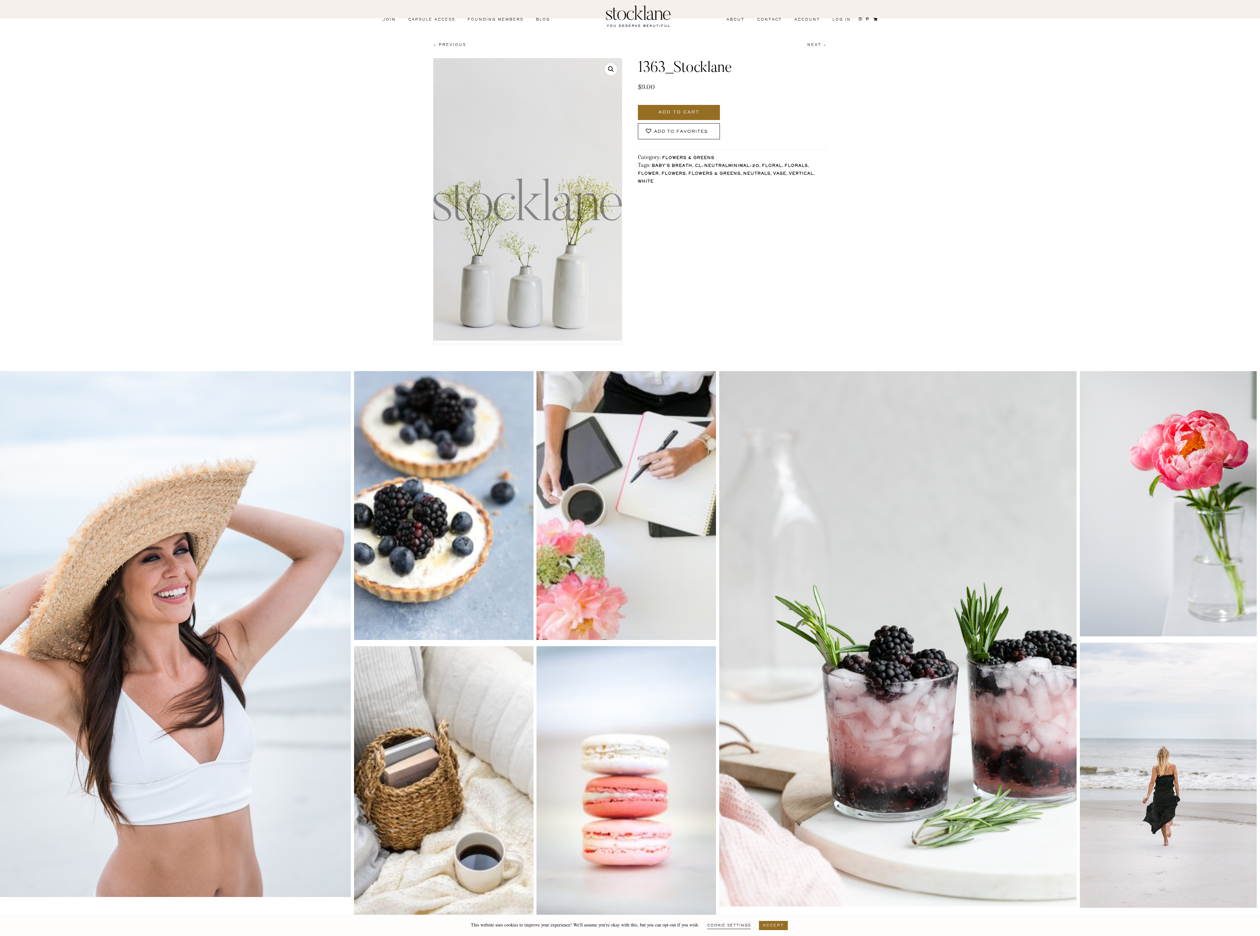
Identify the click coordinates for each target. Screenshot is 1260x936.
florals (796, 166)
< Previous (449, 45)
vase (779, 174)
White (646, 182)
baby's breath (672, 166)
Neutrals (756, 174)
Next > (817, 45)
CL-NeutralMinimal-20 (727, 166)
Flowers (674, 174)
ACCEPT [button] (773, 925)
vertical (801, 174)
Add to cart (679, 112)
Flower (648, 174)
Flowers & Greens (688, 158)
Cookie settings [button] (729, 925)
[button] (611, 69)
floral (772, 166)
